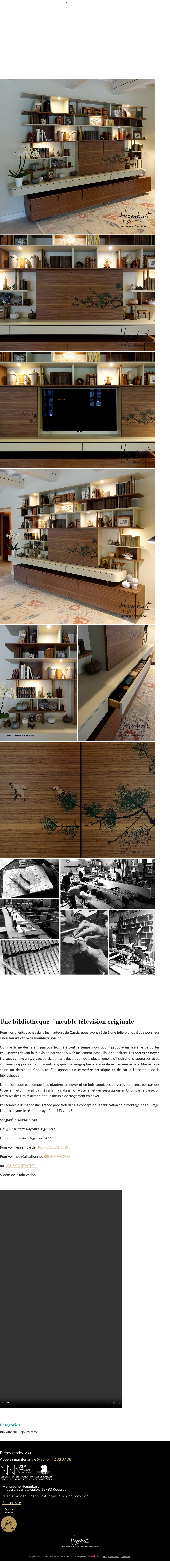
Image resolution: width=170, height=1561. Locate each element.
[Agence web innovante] (94, 1557)
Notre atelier (16, 50)
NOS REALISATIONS (52, 1147)
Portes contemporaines (22, 23)
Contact (13, 44)
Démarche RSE (16, 68)
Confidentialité (125, 1557)
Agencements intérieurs (18, 8)
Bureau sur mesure (19, 26)
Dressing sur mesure (20, 14)
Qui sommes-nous (18, 56)
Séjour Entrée (17, 20)
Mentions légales (113, 1557)
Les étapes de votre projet (23, 59)
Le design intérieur (19, 47)
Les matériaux (16, 62)
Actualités (15, 65)
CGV (105, 1557)
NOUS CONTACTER (20, 1165)
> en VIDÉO (14, 53)
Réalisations (11, 38)
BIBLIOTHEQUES (57, 1156)
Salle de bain (16, 11)
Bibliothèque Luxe (19, 17)
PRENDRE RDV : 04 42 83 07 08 (19, 35)
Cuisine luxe (11, 32)
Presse (12, 71)
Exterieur (14, 29)
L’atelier (9, 41)
